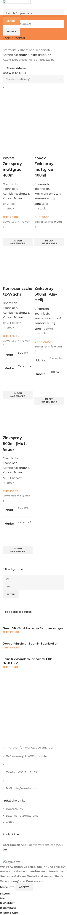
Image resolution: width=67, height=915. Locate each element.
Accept (24, 887)
